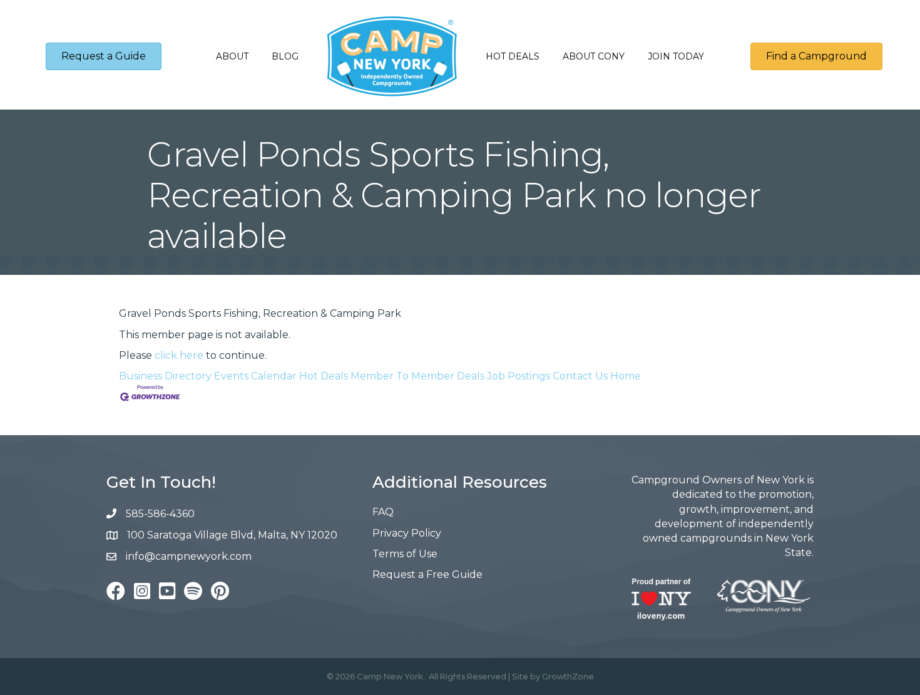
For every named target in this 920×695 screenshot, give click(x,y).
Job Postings (518, 376)
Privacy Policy (406, 533)
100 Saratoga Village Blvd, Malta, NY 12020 (232, 535)
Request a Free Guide (427, 574)
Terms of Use (404, 554)
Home (625, 376)
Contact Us (580, 376)
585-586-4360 (160, 514)
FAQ (383, 512)
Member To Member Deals (417, 376)
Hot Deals (512, 56)
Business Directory (165, 376)
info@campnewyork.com (190, 556)
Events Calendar (255, 376)
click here (179, 355)
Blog (285, 56)
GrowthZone (568, 676)
